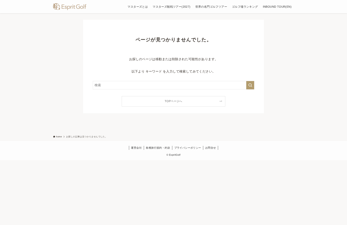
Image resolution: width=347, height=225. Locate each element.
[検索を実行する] (250, 85)
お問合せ (210, 147)
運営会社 (136, 147)
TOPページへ (173, 101)
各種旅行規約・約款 (158, 147)
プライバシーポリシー (187, 147)
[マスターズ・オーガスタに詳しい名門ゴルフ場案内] (69, 6)
